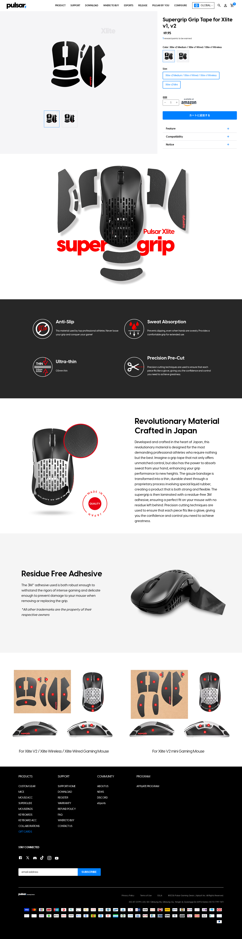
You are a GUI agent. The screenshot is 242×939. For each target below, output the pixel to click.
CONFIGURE (180, 5)
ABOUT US (102, 786)
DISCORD (102, 797)
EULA (160, 895)
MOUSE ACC (25, 797)
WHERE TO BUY (111, 5)
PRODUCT (60, 5)
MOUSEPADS (25, 808)
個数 (165, 97)
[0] (232, 5)
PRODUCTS (25, 776)
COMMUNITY (105, 776)
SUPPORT (75, 5)
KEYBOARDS (25, 814)
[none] (203, 5)
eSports (101, 803)
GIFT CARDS (25, 831)
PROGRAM (143, 776)
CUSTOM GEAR (26, 786)
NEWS (100, 791)
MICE (21, 791)
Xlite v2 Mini (171, 84)
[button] (134, 65)
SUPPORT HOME (67, 786)
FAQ (60, 814)
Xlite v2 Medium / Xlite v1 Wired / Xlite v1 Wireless (191, 75)
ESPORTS (128, 5)
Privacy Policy (128, 895)
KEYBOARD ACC (27, 820)
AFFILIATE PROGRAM (147, 786)
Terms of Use (146, 895)
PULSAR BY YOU (160, 5)
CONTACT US (65, 826)
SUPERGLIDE (25, 803)
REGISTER (63, 797)
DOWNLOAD (91, 5)
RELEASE (142, 5)
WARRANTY (64, 803)
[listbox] (203, 5)
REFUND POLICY (67, 808)
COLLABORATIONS (29, 826)
